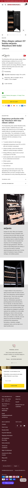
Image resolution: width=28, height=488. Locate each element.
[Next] (25, 34)
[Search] (5, 4)
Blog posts (4, 457)
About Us (18, 399)
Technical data (6, 179)
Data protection (6, 443)
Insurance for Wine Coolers (6, 454)
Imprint (17, 402)
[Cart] (25, 4)
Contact (4, 424)
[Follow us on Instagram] (21, 426)
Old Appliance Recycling (5, 439)
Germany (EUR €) (7, 466)
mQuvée (4, 37)
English (15, 466)
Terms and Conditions (4, 446)
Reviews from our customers (20, 405)
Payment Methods (6, 432)
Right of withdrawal (7, 450)
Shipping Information (7, 183)
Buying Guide (5, 430)
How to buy (5, 427)
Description (5, 115)
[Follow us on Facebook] (17, 426)
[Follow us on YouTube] (24, 426)
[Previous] (2, 34)
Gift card (4, 460)
